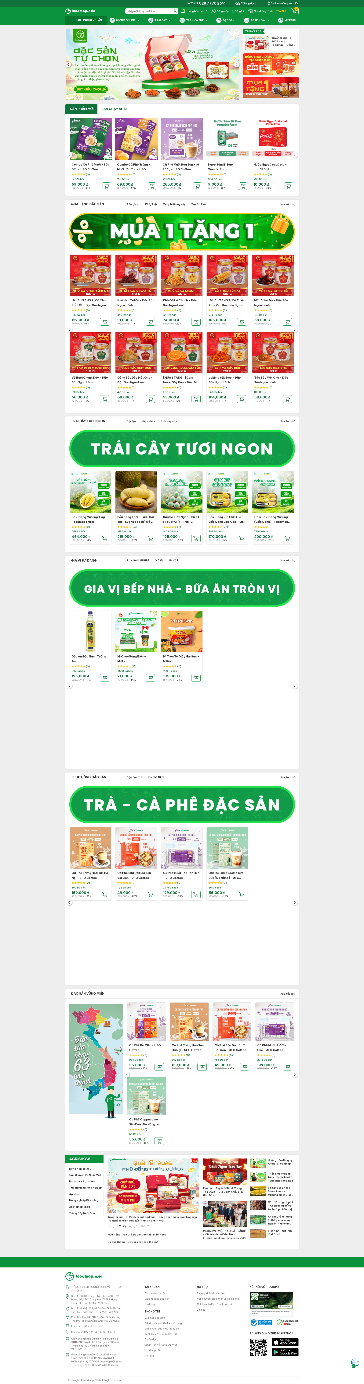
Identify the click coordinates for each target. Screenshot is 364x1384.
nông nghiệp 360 (80, 1168)
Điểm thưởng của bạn (156, 1298)
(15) (134, 666)
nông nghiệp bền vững (83, 1200)
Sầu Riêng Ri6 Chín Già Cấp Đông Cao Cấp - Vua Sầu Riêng (227, 521)
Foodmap (88, 1380)
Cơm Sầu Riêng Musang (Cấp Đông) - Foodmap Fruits (271, 521)
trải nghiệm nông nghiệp (85, 1187)
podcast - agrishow (82, 1181)
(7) (179, 526)
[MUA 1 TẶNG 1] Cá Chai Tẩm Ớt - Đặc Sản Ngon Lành (89, 305)
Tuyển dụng (151, 1339)
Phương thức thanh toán (211, 1293)
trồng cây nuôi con (82, 1213)
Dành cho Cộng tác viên (285, 3)
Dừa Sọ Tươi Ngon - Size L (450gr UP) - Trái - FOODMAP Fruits (181, 521)
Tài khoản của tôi (154, 1293)
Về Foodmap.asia (154, 1317)
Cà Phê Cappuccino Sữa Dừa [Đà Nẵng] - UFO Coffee (226, 877)
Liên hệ (201, 1309)
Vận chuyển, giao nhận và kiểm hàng (218, 1298)
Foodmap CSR (152, 1350)
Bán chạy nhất (114, 109)
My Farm (149, 1355)
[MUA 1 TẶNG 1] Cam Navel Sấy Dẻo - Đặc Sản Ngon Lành (181, 382)
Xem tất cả (287, 204)
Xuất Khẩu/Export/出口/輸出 (161, 1334)
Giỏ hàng (149, 1304)
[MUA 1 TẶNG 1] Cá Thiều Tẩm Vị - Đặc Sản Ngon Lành (227, 305)
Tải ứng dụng (248, 3)
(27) (225, 526)
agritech (74, 1194)
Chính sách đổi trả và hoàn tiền (215, 1304)
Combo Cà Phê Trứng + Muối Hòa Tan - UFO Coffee (133, 169)
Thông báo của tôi (197, 11)
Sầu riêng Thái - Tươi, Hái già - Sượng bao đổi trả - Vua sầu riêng (135, 521)
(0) (88, 174)
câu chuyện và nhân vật (85, 1174)
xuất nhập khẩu (79, 1206)
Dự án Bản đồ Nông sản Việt (160, 1344)
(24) (134, 526)
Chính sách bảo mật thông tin (161, 1328)
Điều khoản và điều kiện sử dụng (163, 1323)
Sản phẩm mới (82, 109)
